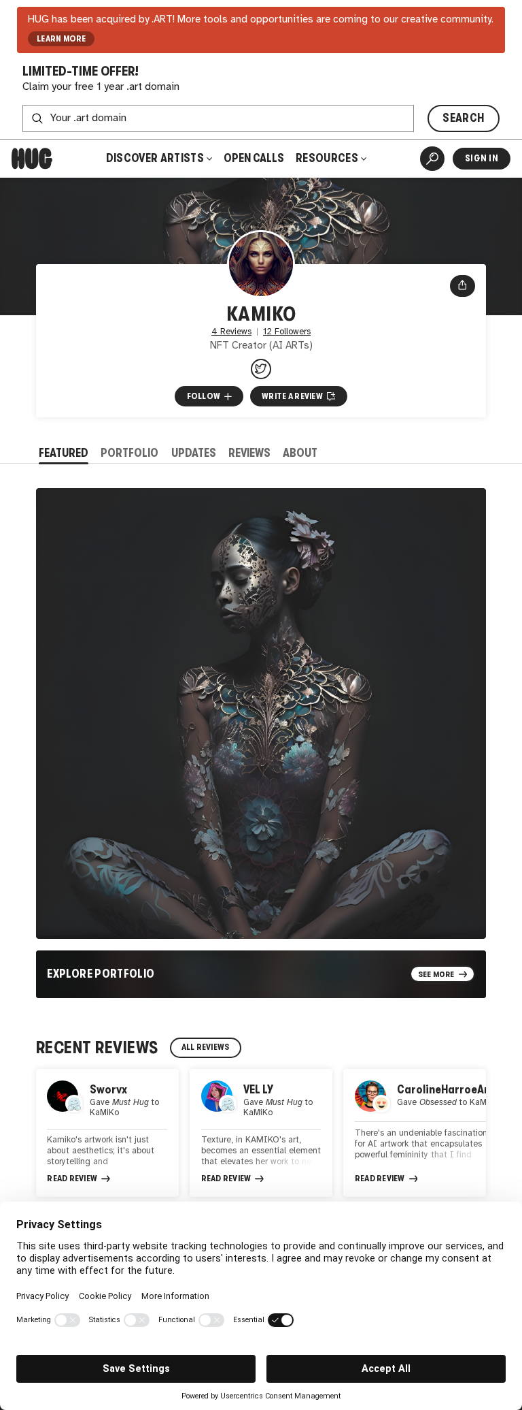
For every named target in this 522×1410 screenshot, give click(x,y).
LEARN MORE (61, 39)
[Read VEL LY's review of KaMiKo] (261, 1133)
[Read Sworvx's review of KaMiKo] (107, 1133)
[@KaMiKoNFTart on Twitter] (261, 369)
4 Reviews (231, 331)
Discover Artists (155, 158)
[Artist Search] (432, 158)
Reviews (249, 453)
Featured (63, 453)
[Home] (32, 158)
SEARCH (463, 118)
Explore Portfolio (100, 973)
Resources (328, 158)
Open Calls (254, 158)
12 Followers (287, 331)
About (300, 453)
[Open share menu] (462, 286)
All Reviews (205, 1047)
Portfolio (129, 453)
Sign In (481, 158)
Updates (193, 453)
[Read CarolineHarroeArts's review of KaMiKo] (414, 1133)
